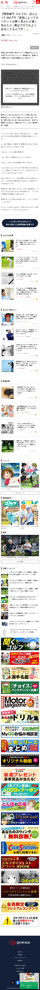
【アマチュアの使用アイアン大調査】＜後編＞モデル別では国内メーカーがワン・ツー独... (23, 573)
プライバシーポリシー (20, 957)
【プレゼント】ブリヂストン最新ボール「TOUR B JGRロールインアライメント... (24, 623)
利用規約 (20, 954)
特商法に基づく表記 (20, 965)
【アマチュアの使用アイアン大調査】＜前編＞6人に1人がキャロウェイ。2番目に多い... (24, 581)
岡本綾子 (11, 40)
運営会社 (20, 960)
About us (20, 951)
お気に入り (35, 47)
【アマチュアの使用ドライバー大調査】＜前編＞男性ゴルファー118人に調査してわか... (23, 590)
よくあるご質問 (20, 968)
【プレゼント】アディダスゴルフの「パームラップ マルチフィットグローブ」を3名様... (23, 631)
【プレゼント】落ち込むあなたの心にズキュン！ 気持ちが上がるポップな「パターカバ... (23, 598)
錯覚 (16, 40)
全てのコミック (20, 493)
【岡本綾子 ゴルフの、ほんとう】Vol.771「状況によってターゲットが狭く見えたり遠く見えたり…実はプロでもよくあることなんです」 (19, 21)
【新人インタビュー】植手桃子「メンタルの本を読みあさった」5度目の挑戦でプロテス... (23, 606)
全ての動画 (20, 561)
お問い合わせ (20, 971)
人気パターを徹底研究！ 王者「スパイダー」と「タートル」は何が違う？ (23, 614)
